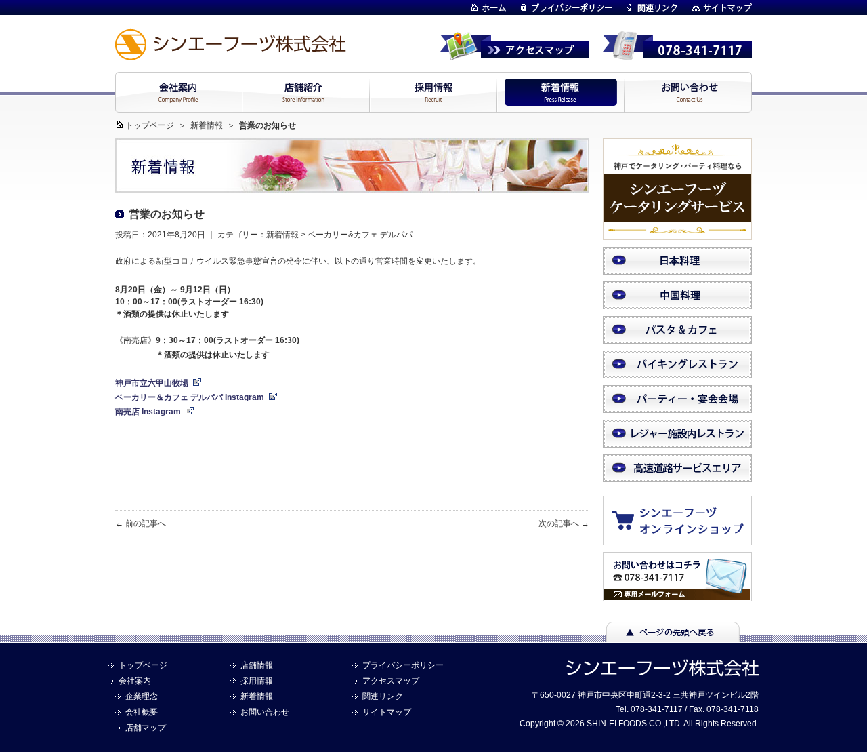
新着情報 (206, 125)
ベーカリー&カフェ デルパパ (360, 234)
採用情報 (256, 681)
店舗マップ (145, 727)
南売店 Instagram (148, 411)
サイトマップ (386, 712)
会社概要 (141, 712)
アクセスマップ (390, 681)
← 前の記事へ (140, 523)
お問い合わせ (264, 712)
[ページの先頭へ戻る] (673, 636)
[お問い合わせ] (677, 595)
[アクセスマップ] (514, 54)
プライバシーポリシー (403, 665)
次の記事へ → (563, 523)
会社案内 (135, 681)
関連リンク (382, 696)
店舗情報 (256, 665)
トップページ (149, 125)
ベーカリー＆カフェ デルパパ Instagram (189, 397)
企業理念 (141, 696)
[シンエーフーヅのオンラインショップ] (684, 538)
